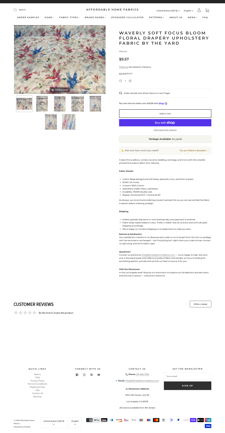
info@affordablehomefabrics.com (158, 255)
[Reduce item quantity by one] (120, 81)
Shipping (123, 67)
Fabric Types (68, 17)
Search (22, 9)
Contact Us (37, 393)
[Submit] (17, 9)
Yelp (37, 390)
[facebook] (77, 374)
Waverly (123, 51)
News (192, 17)
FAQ (205, 17)
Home (48, 17)
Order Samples (28, 17)
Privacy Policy (37, 380)
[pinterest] (91, 374)
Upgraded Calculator (127, 17)
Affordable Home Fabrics (112, 9)
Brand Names (94, 17)
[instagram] (84, 374)
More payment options (165, 130)
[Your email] (187, 376)
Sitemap (37, 396)
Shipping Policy (37, 387)
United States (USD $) (167, 10)
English (188, 10)
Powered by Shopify (22, 427)
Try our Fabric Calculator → (194, 150)
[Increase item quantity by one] (130, 81)
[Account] (199, 10)
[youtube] (98, 374)
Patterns (156, 17)
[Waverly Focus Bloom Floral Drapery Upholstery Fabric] (24, 104)
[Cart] (207, 10)
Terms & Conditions (37, 384)
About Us (176, 17)
